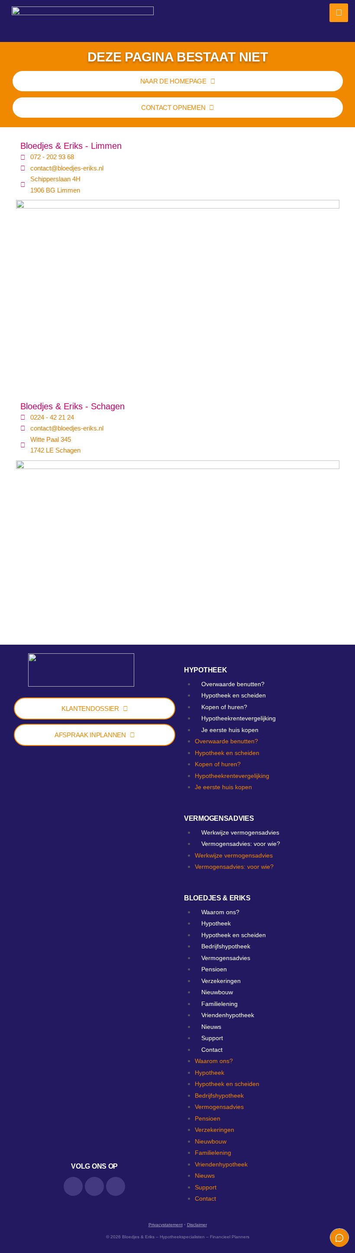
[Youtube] (115, 1186)
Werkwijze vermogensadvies (240, 832)
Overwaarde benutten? (233, 684)
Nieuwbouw (217, 992)
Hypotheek (205, 670)
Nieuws (211, 1026)
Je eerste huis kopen (229, 729)
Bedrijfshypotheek (225, 946)
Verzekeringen (221, 980)
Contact (212, 1049)
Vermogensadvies (219, 818)
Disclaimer (197, 1224)
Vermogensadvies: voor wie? (240, 843)
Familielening (219, 1003)
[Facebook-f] (94, 1186)
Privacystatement (165, 1224)
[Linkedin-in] (73, 1186)
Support (212, 1038)
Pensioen (214, 969)
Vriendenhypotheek (227, 1015)
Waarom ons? (220, 912)
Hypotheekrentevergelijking (238, 718)
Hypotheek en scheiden (233, 695)
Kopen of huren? (224, 707)
